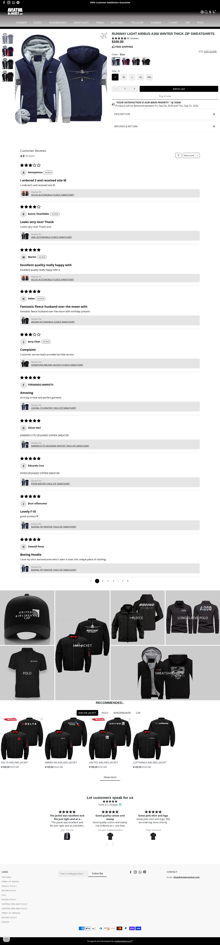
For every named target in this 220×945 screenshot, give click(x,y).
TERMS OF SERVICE (10, 881)
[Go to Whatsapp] (13, 2)
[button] (119, 38)
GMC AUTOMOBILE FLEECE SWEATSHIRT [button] (51, 237)
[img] (110, 801)
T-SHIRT (173, 22)
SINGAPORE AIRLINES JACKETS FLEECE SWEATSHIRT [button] (57, 364)
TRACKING (6, 877)
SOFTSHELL (117, 22)
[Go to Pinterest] (17, 2)
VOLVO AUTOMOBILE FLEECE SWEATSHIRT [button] (52, 194)
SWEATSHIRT (81, 22)
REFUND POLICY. (9, 917)
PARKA (100, 22)
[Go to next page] (128, 581)
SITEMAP (6, 922)
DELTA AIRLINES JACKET (14, 762)
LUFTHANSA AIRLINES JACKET (150, 762)
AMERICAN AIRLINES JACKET (61, 762)
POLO (200, 22)
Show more (110, 777)
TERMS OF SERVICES (11, 913)
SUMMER (156, 22)
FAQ (4, 895)
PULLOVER (137, 22)
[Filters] (178, 155)
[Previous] (19, 82)
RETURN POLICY (9, 890)
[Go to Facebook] (4, 2)
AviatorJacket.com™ (123, 941)
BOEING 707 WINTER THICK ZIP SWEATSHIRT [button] (53, 526)
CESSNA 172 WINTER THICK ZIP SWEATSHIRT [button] (53, 408)
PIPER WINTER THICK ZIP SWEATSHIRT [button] (50, 483)
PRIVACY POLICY (9, 886)
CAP (187, 22)
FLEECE (38, 22)
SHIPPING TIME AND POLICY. (15, 904)
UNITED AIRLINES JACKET (103, 762)
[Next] (103, 82)
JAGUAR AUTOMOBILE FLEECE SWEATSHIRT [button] (53, 321)
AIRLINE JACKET (87, 713)
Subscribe (97, 873)
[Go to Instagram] (9, 2)
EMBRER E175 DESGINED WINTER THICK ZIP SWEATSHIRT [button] (60, 445)
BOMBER (21, 22)
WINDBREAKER (57, 22)
